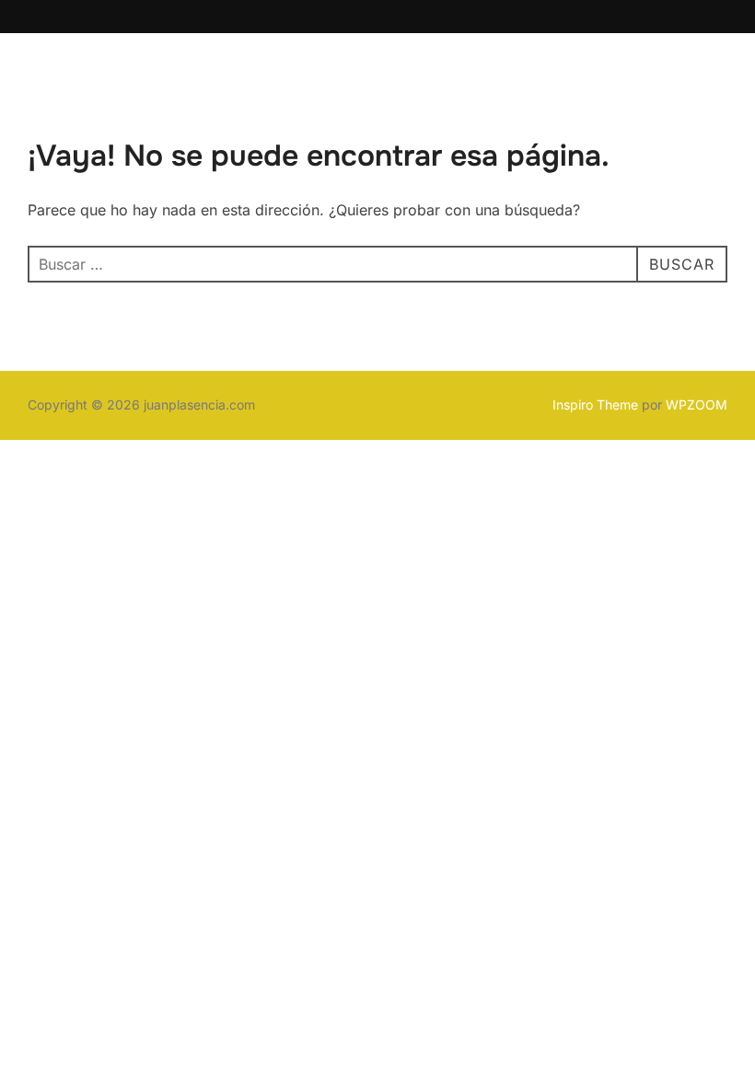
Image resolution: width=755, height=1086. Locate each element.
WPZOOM (696, 404)
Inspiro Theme (595, 404)
